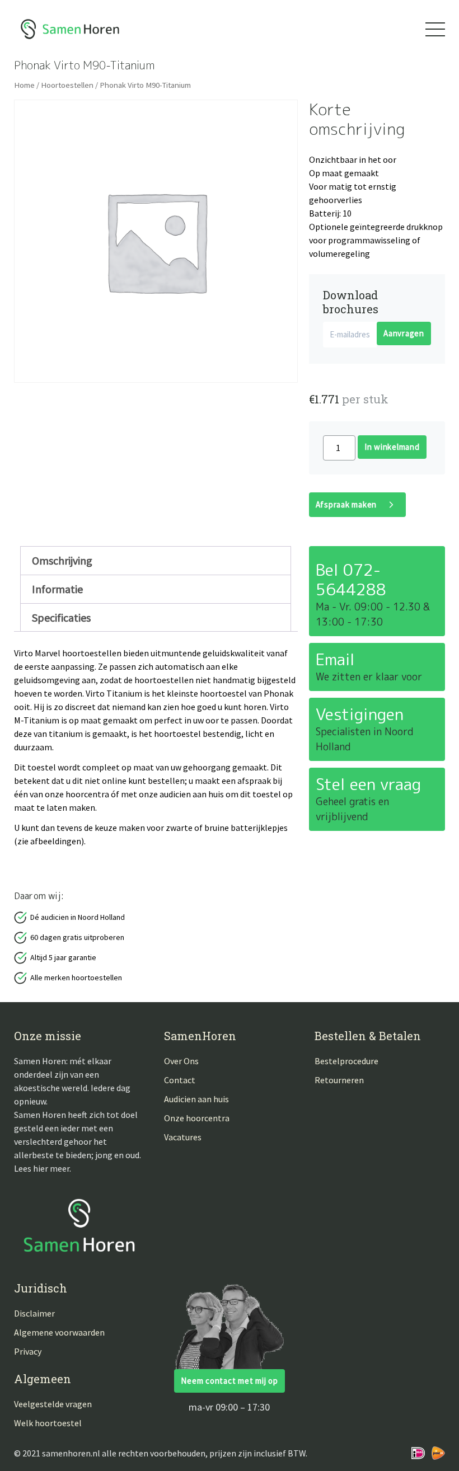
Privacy (27, 1351)
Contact (179, 1079)
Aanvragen (403, 333)
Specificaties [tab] (61, 617)
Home (24, 85)
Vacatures (183, 1137)
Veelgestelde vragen (53, 1403)
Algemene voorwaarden (59, 1332)
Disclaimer (34, 1313)
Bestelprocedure (346, 1060)
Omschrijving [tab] (62, 560)
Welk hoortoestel (48, 1422)
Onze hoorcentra (197, 1118)
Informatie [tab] (57, 589)
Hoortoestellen (67, 85)
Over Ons (181, 1060)
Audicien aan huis (196, 1099)
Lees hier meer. (42, 1168)
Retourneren (339, 1079)
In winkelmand (392, 446)
